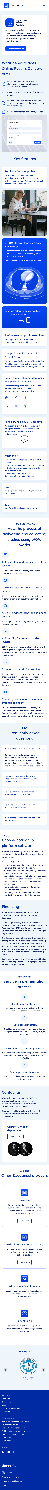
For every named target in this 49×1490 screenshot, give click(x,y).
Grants (4, 1485)
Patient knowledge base (11, 1408)
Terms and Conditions (10, 1477)
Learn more (24, 1221)
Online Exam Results (10, 1425)
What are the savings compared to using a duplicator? (22, 819)
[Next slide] (43, 1370)
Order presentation (16, 48)
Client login (6, 1437)
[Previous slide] (5, 1370)
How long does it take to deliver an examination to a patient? (20, 806)
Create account (8, 1402)
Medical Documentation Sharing (14, 1428)
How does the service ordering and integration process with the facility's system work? (21, 779)
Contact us (6, 1411)
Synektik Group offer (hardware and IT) (17, 1434)
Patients (6, 1395)
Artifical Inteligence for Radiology (15, 1431)
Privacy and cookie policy (12, 1481)
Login (4, 1405)
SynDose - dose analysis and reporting (17, 1421)
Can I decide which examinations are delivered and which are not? (21, 793)
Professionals (9, 1418)
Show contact (15, 1136)
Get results (6, 1399)
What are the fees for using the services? (22, 749)
